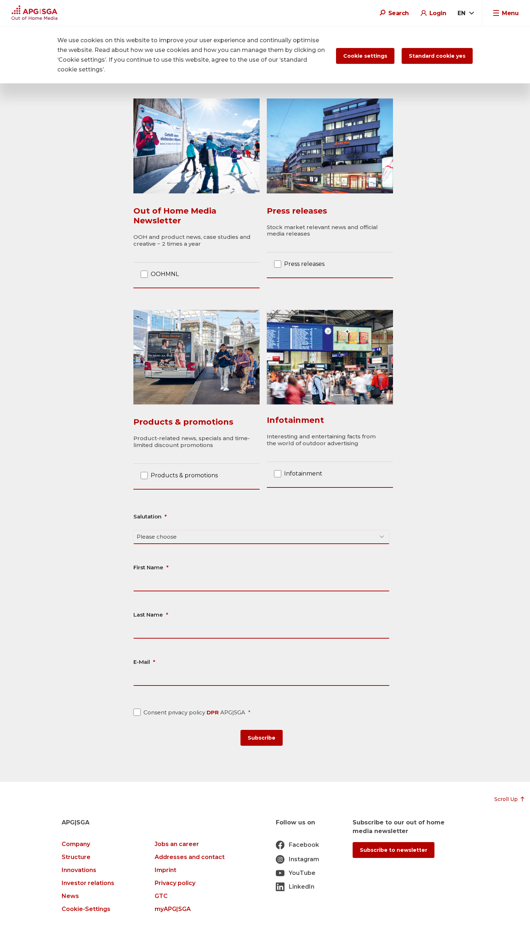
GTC (161, 896)
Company (76, 844)
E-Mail (141, 661)
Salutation (147, 516)
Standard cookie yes (437, 56)
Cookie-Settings (86, 909)
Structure (76, 857)
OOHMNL (165, 274)
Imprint (165, 870)
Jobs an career (177, 844)
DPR (213, 712)
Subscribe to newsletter (393, 850)
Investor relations (88, 883)
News (70, 896)
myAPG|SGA (173, 909)
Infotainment (303, 473)
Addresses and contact (190, 857)
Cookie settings (365, 56)
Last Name (148, 614)
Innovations (79, 870)
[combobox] (465, 13)
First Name (148, 567)
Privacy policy (175, 883)
